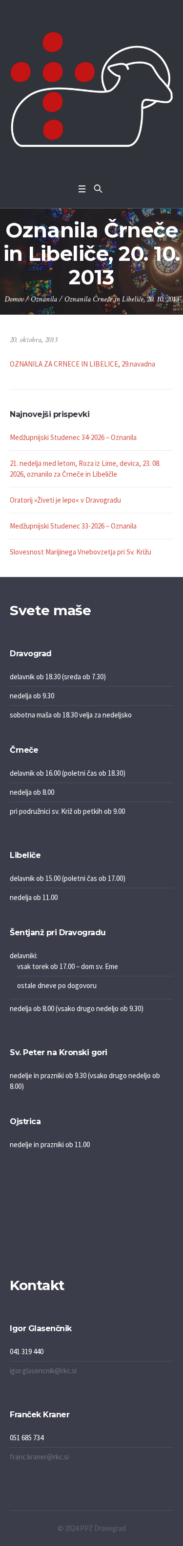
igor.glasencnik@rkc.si (43, 1370)
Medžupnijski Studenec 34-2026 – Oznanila (73, 437)
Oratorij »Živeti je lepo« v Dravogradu (65, 500)
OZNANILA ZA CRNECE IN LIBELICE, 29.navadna (82, 364)
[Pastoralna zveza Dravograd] (91, 89)
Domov (13, 299)
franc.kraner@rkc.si (39, 1456)
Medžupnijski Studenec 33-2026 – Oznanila (73, 526)
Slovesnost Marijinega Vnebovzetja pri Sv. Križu (80, 551)
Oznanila (44, 299)
